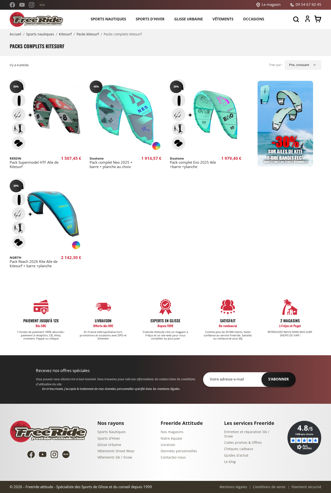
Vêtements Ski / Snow (114, 457)
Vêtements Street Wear (116, 451)
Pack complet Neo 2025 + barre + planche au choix (111, 162)
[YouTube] (22, 5)
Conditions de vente (268, 487)
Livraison (168, 445)
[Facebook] (12, 5)
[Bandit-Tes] (285, 123)
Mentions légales (233, 487)
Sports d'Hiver (108, 438)
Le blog (230, 462)
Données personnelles (179, 451)
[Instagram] (31, 5)
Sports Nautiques (111, 432)
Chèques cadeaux (238, 449)
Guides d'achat (236, 455)
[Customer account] (307, 21)
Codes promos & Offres (243, 443)
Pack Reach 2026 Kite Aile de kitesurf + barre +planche (33, 262)
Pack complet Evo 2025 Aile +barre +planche (193, 162)
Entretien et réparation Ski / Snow (246, 434)
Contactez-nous (173, 457)
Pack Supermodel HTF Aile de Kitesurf (34, 162)
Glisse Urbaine (109, 445)
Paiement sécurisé (306, 487)
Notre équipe (171, 438)
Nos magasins (172, 432)
